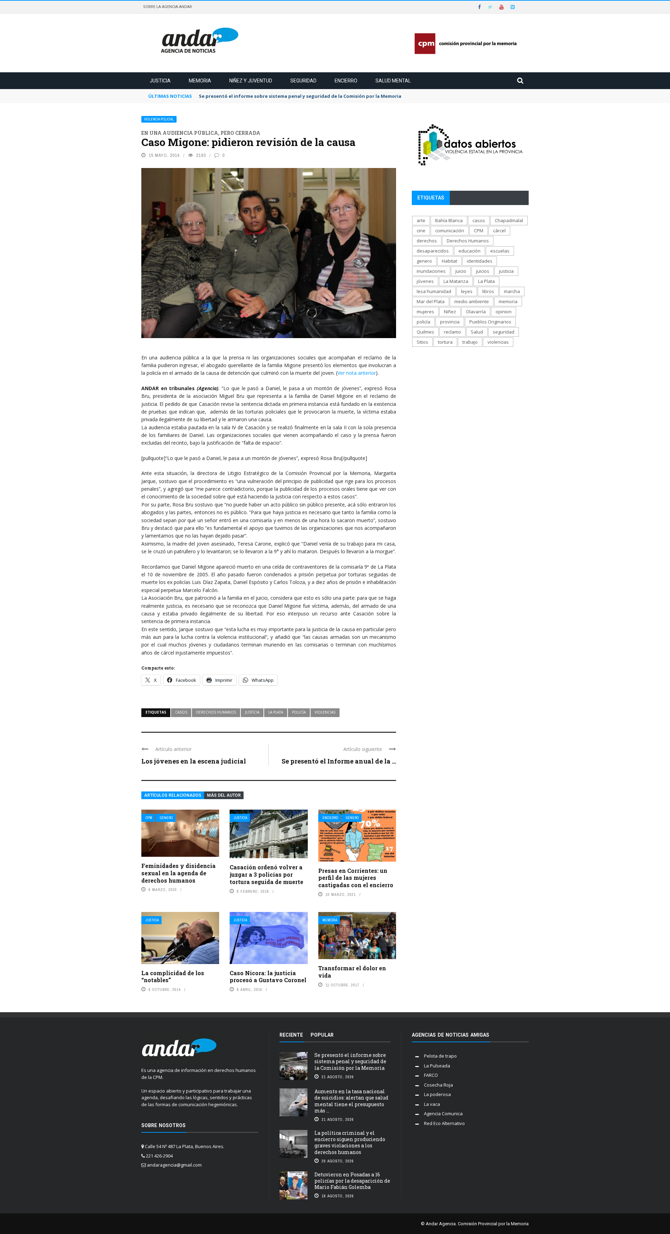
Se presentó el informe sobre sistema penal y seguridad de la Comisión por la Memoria (350, 1061)
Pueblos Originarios (490, 322)
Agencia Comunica (443, 1113)
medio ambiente (471, 301)
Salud (477, 332)
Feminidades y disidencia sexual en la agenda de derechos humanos (178, 873)
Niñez (450, 311)
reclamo (452, 332)
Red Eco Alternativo (444, 1123)
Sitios (422, 342)
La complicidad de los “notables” (172, 976)
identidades (479, 261)
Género (166, 818)
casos (181, 712)
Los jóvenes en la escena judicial (193, 761)
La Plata (275, 712)
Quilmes (425, 332)
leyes (466, 291)
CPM (149, 818)
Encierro (346, 80)
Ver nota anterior (356, 373)
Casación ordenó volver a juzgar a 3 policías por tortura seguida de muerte (266, 874)
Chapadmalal (509, 220)
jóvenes (425, 281)
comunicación (449, 230)
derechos (427, 241)
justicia (252, 712)
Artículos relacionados (172, 795)
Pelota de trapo (440, 1056)
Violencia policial (159, 119)
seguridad (503, 332)
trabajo (470, 342)
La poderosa (437, 1094)
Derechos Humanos (216, 712)
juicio (460, 271)
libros (488, 291)
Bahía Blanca (449, 220)
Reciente (291, 1035)
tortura (445, 342)
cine (421, 230)
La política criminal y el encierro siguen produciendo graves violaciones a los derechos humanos (349, 1142)
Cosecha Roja (438, 1085)
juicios (482, 271)
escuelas (499, 251)
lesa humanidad (434, 291)
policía (299, 712)
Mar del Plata (431, 301)
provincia (450, 322)
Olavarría (476, 311)
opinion (504, 311)
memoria (508, 301)
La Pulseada (437, 1066)
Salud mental (393, 80)
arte (421, 220)
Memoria (200, 80)
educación (470, 251)
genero (424, 261)
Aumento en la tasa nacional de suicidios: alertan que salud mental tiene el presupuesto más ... (351, 1101)
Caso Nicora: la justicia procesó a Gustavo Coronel (268, 976)
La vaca (432, 1104)
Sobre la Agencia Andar (167, 7)
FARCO (431, 1075)
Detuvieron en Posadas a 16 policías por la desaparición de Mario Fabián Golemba (352, 1180)
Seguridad (303, 80)
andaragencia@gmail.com (174, 1165)
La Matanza (456, 281)
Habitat (449, 261)
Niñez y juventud (250, 80)
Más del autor (224, 795)
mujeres (425, 311)
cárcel (499, 230)
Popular (322, 1035)
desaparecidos (433, 251)
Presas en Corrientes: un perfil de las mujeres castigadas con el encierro (355, 878)
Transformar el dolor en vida (352, 971)
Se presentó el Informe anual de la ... (339, 761)
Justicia (160, 80)
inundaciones (431, 271)
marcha (512, 291)
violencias (325, 712)
